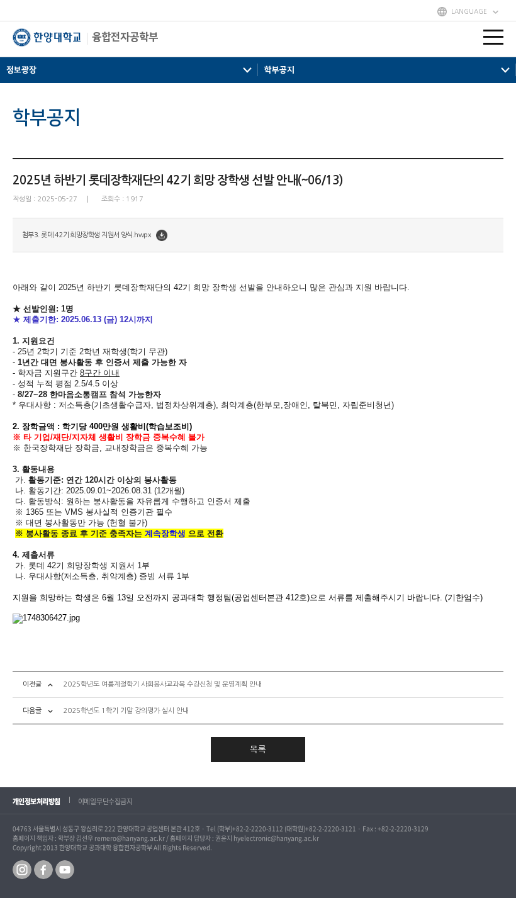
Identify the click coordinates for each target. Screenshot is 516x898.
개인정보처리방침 (36, 801)
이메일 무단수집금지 (105, 801)
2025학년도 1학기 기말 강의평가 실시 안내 (126, 710)
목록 (258, 749)
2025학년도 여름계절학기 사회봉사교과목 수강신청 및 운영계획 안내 (162, 684)
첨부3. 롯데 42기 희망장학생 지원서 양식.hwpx (86, 235)
